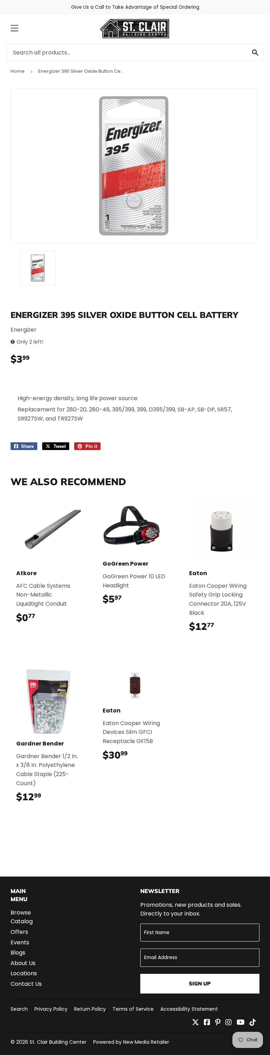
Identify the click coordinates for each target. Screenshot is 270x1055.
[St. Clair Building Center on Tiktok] (253, 1023)
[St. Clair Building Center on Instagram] (228, 1023)
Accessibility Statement (189, 1008)
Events (20, 942)
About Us (23, 963)
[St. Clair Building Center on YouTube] (241, 1023)
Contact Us (26, 984)
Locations (24, 973)
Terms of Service (133, 1008)
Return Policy (90, 1008)
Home (18, 71)
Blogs (18, 953)
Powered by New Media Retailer (131, 1042)
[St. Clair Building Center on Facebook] (207, 1023)
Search (19, 1008)
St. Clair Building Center (58, 1042)
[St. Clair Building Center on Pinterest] (217, 1023)
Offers (19, 932)
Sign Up (200, 983)
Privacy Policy (51, 1008)
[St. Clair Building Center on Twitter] (195, 1023)
